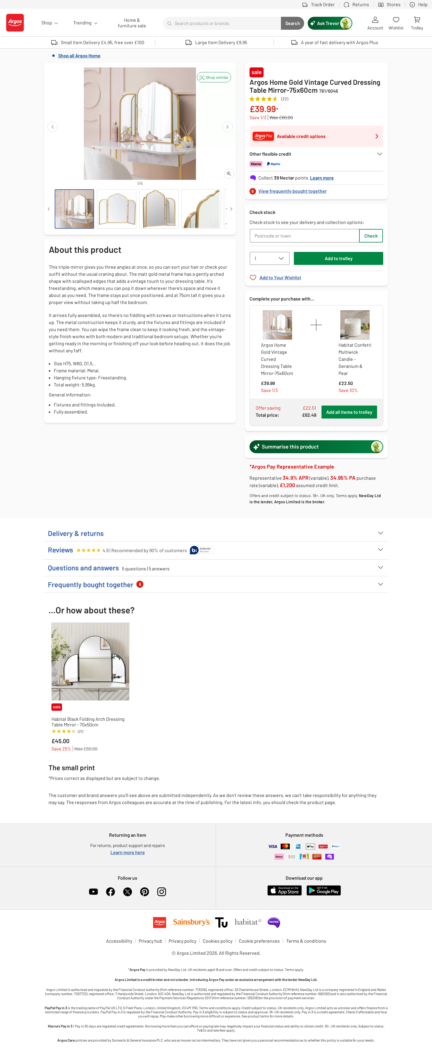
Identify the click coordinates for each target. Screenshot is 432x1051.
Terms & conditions (306, 941)
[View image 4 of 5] (201, 209)
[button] (214, 77)
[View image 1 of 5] (74, 209)
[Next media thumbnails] (231, 209)
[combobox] (222, 23)
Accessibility (119, 941)
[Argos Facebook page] (110, 892)
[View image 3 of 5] (159, 209)
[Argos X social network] (127, 892)
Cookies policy (217, 941)
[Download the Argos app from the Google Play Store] (324, 894)
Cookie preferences (259, 941)
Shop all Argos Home (79, 55)
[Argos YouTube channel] (93, 892)
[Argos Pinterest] (145, 892)
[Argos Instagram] (162, 892)
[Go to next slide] (227, 127)
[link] (317, 189)
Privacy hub (150, 941)
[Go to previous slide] (52, 127)
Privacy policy (182, 941)
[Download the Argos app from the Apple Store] (284, 894)
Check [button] (371, 235)
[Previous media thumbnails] (48, 209)
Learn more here (127, 852)
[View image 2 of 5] (116, 209)
